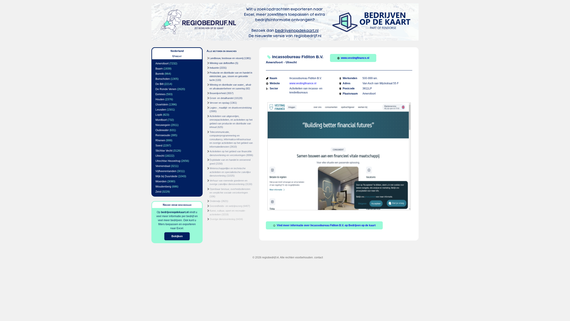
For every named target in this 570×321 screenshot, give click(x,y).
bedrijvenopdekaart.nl (175, 212)
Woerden (161, 181)
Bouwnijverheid (218, 93)
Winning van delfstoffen (222, 63)
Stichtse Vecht (163, 150)
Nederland (177, 51)
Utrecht (159, 155)
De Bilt (159, 84)
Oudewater (162, 130)
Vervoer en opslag (219, 102)
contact (318, 257)
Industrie (214, 67)
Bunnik (159, 73)
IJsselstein (161, 104)
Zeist (158, 191)
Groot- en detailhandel (221, 98)
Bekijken (177, 236)
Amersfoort (162, 63)
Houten (159, 99)
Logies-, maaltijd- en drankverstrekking (231, 107)
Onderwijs (215, 201)
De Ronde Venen (165, 89)
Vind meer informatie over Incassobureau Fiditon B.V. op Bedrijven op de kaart (326, 225)
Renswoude (162, 135)
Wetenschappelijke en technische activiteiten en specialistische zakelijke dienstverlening (230, 172)
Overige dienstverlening (222, 219)
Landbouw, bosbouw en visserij (226, 58)
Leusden (160, 109)
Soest (158, 145)
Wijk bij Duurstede (166, 176)
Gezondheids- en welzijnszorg (226, 206)
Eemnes (160, 94)
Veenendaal (162, 166)
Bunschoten (162, 78)
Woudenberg (163, 186)
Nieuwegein (162, 125)
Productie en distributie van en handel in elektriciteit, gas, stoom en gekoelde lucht (231, 76)
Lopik (158, 114)
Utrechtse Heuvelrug (167, 161)
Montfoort (161, 119)
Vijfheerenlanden (165, 171)
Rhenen (160, 140)
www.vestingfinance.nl (355, 58)
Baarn (159, 68)
